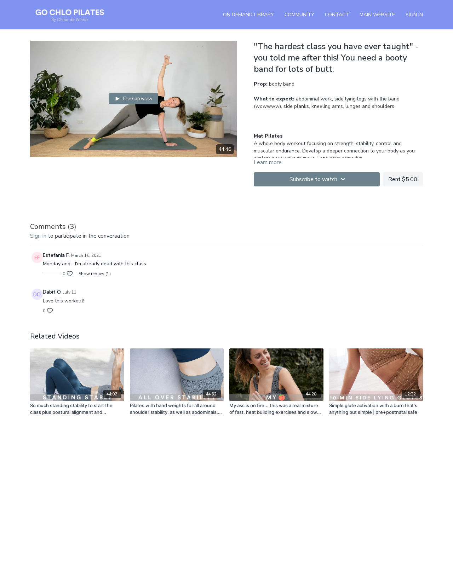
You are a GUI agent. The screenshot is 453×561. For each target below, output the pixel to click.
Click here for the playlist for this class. (314, 121)
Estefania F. (56, 255)
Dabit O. (52, 292)
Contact (337, 14)
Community (299, 14)
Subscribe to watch (313, 179)
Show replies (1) (95, 274)
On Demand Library (248, 14)
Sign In (414, 14)
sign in (38, 236)
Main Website (377, 14)
